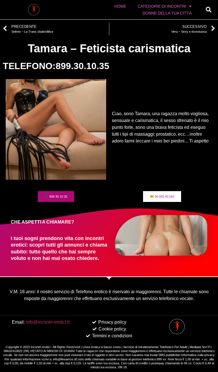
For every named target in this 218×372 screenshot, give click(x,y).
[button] (208, 9)
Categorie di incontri (162, 6)
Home (120, 6)
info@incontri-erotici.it (48, 322)
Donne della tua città (167, 13)
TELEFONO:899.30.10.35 (56, 66)
